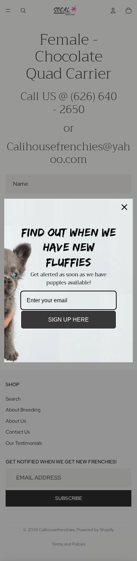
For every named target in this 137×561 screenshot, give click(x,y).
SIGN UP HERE (68, 320)
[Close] (124, 207)
